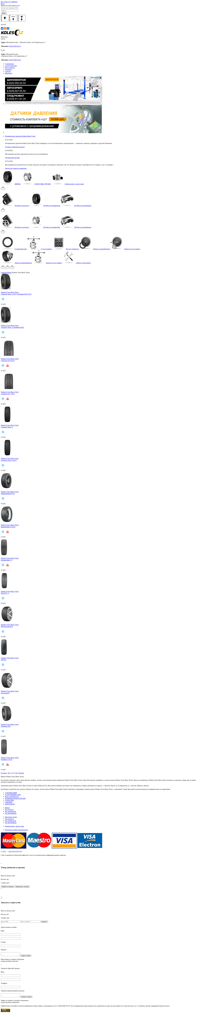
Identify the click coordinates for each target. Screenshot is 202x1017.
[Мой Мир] (8, 28)
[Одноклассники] (5, 28)
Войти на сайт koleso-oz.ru (10, 5)
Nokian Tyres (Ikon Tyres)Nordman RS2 (10, 725)
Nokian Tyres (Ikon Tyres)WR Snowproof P (10, 625)
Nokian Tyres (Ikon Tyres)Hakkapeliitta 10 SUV (10, 526)
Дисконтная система (12, 158)
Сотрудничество (11, 66)
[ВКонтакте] (2, 28)
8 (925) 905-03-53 (15, 46)
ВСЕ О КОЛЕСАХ (12, 796)
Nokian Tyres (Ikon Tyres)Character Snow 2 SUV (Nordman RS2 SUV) (16, 293)
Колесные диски (11, 817)
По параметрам (10, 811)
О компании (9, 64)
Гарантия (8, 69)
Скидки (8, 71)
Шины (7, 808)
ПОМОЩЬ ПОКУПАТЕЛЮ (15, 798)
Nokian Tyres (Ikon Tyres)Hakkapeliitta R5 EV (10, 493)
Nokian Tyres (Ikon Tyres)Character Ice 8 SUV (10, 360)
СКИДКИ (8, 802)
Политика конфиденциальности (16, 830)
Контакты (8, 73)
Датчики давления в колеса (15, 147)
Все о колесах (10, 67)
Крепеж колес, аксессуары (14, 826)
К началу (4, 773)
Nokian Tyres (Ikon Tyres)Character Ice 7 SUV (10, 393)
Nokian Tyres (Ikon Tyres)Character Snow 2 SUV (10, 459)
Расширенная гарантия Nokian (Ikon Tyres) (20, 136)
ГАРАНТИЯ (9, 800)
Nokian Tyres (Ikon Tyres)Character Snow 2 (10, 426)
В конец (21, 773)
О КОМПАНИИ (11, 793)
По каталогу (9, 810)
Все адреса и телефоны (9, 2)
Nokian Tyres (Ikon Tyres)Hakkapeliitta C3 (10, 559)
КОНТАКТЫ (10, 804)
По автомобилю (11, 813)
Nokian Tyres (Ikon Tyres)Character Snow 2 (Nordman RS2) (12, 326)
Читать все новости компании (16, 168)
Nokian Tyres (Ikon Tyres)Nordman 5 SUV (10, 758)
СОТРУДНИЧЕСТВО (13, 795)
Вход (2, 4)
